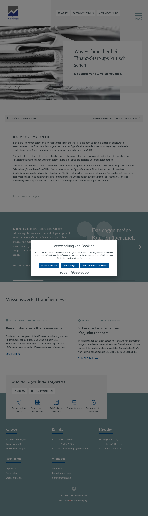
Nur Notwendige (49, 265)
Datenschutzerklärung (80, 272)
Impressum (63, 272)
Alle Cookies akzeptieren (95, 265)
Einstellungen (70, 265)
